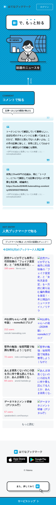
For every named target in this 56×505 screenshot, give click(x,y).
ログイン (44, 7)
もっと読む (28, 424)
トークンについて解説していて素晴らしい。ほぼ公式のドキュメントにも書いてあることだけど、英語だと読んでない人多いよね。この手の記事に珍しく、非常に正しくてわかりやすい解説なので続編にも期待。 (28, 138)
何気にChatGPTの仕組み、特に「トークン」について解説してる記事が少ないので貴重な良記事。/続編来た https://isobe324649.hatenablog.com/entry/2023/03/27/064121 (28, 181)
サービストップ (26, 501)
